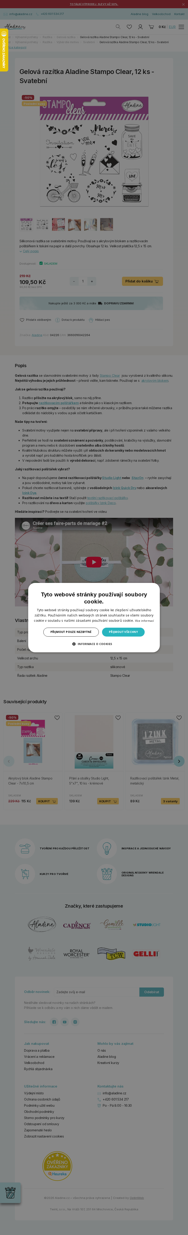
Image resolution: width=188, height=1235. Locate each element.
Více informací (144, 621)
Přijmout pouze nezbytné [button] (71, 632)
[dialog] (94, 617)
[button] (94, 644)
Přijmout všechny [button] (123, 632)
